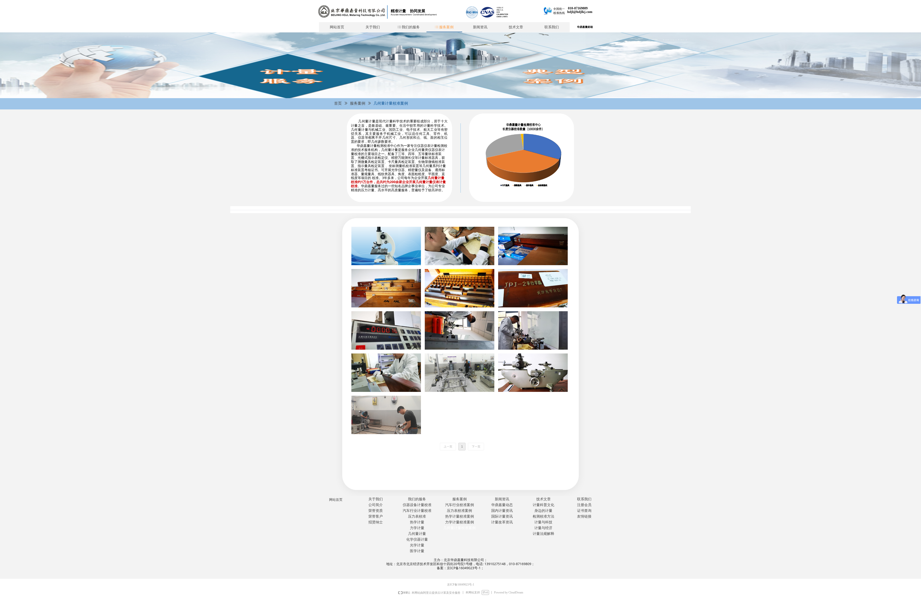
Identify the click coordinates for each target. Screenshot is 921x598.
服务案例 (357, 103)
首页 (338, 103)
